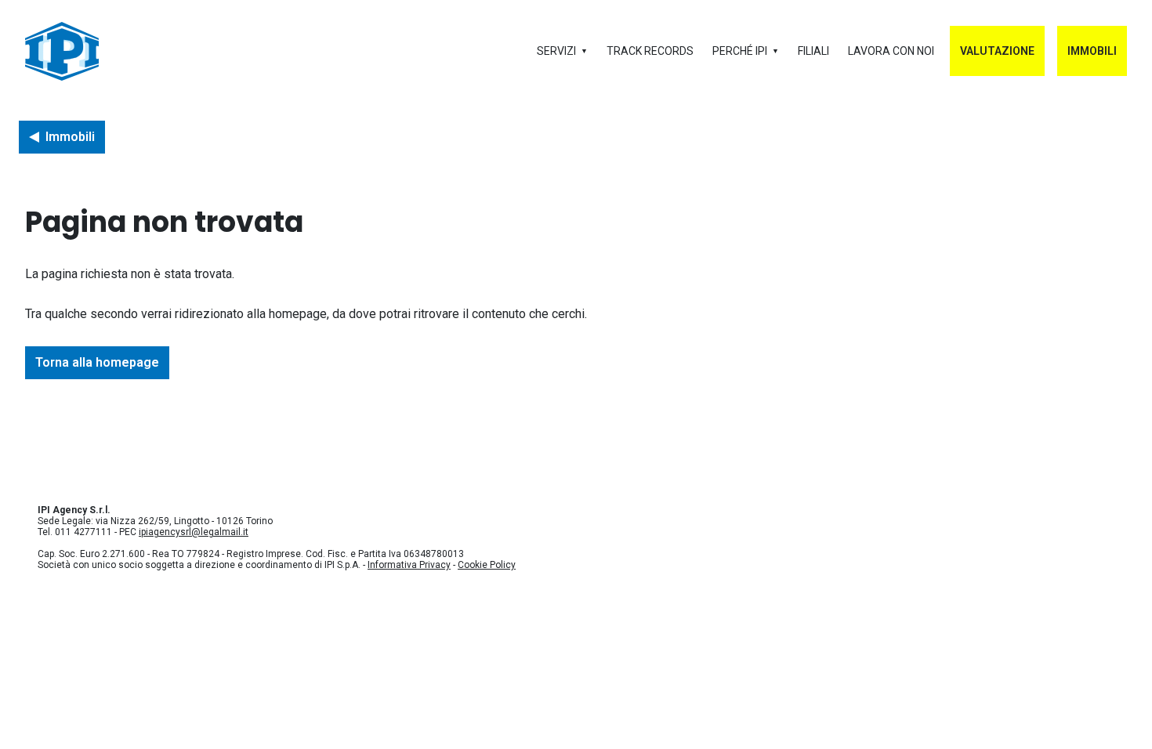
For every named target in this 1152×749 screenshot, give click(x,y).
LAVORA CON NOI (891, 51)
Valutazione (997, 51)
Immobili (1092, 51)
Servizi (556, 51)
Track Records (650, 51)
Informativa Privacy (409, 564)
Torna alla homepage (97, 362)
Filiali (813, 51)
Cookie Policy (487, 564)
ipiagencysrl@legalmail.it (193, 531)
